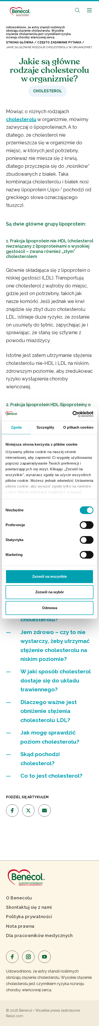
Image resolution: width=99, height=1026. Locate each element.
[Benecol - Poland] (20, 9)
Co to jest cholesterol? (51, 775)
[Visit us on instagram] (28, 956)
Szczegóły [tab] (45, 427)
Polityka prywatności (29, 916)
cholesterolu (21, 119)
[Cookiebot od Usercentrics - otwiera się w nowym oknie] (72, 414)
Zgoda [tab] (16, 427)
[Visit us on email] (44, 810)
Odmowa (49, 608)
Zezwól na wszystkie (49, 576)
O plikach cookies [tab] (78, 427)
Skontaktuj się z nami (29, 907)
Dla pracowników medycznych (39, 935)
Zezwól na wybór (49, 592)
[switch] (86, 525)
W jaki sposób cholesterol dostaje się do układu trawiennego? (55, 680)
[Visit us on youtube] (44, 956)
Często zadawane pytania (59, 42)
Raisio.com (14, 1016)
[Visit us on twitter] (28, 810)
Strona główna (19, 42)
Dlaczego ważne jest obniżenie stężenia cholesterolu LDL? (48, 711)
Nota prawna (20, 926)
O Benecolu (19, 897)
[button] (77, 10)
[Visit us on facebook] (12, 810)
